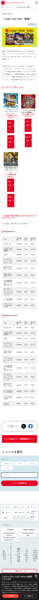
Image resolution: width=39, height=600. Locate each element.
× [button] (36, 577)
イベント (32, 463)
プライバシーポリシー (11, 555)
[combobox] (36, 576)
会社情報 (10, 529)
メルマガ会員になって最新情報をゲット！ (19, 439)
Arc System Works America (9, 534)
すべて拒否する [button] (28, 596)
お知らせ (6, 463)
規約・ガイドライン (4, 555)
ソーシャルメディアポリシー (26, 555)
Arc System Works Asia (28, 534)
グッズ (7, 468)
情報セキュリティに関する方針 (18, 555)
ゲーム (19, 463)
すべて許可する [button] (10, 596)
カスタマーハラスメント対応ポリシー (35, 555)
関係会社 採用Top (29, 529)
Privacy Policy (26, 592)
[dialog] (19, 586)
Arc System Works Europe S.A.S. (9, 539)
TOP (2, 7)
